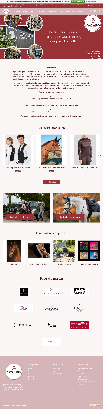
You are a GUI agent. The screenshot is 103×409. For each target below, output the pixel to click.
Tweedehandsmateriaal (85, 368)
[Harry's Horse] (23, 309)
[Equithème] (51, 292)
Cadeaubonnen (65, 11)
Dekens (14, 264)
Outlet (18, 11)
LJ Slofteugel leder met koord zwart (51, 168)
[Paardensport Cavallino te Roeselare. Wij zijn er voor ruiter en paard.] (6, 11)
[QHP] (51, 342)
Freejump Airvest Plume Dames (18, 168)
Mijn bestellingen (58, 371)
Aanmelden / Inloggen (94, 6)
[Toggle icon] (91, 11)
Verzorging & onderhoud (39, 264)
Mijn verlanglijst (58, 373)
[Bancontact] (98, 405)
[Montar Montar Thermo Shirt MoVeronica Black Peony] (85, 150)
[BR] (23, 292)
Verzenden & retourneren (86, 382)
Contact (80, 384)
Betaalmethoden (83, 379)
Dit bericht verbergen (78, 1)
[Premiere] (79, 325)
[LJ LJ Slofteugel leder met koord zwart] (51, 150)
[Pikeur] (51, 325)
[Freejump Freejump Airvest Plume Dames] (18, 150)
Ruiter (30, 371)
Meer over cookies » (91, 1)
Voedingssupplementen (89, 264)
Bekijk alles (51, 182)
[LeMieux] (79, 309)
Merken (80, 11)
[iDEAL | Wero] (94, 405)
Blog (73, 11)
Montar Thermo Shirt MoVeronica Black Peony (85, 169)
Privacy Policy (82, 376)
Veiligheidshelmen (64, 264)
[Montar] (23, 325)
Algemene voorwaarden (85, 371)
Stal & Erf (31, 376)
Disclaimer (81, 373)
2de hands (31, 379)
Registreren (56, 368)
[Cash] (91, 405)
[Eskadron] (79, 292)
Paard (29, 373)
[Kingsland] (51, 309)
